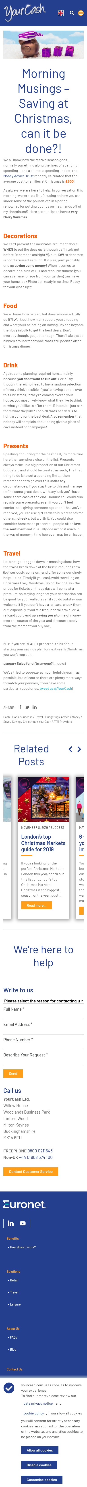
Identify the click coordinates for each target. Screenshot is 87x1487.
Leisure (15, 1304)
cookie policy (33, 1413)
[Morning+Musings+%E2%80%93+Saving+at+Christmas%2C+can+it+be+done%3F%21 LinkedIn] (35, 707)
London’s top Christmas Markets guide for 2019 (43, 843)
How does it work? (23, 1247)
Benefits (13, 1238)
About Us (13, 1329)
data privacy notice (38, 1403)
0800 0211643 (40, 1150)
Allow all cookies (40, 1450)
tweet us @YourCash (56, 688)
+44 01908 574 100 (36, 1157)
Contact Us (14, 1369)
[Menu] (81, 13)
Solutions (13, 1271)
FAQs (13, 1337)
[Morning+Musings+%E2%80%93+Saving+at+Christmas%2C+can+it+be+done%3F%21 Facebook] (20, 707)
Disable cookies (39, 1465)
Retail (14, 1280)
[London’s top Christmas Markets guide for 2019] (43, 799)
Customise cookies (42, 1479)
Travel (14, 1292)
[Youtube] (23, 1223)
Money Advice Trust (18, 176)
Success (57, 827)
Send (13, 1073)
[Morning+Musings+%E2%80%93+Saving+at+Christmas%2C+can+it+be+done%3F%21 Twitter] (27, 707)
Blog (13, 1349)
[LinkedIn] (11, 1223)
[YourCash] (25, 12)
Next (79, 749)
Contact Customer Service (31, 1171)
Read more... (36, 905)
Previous (70, 749)
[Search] (72, 13)
